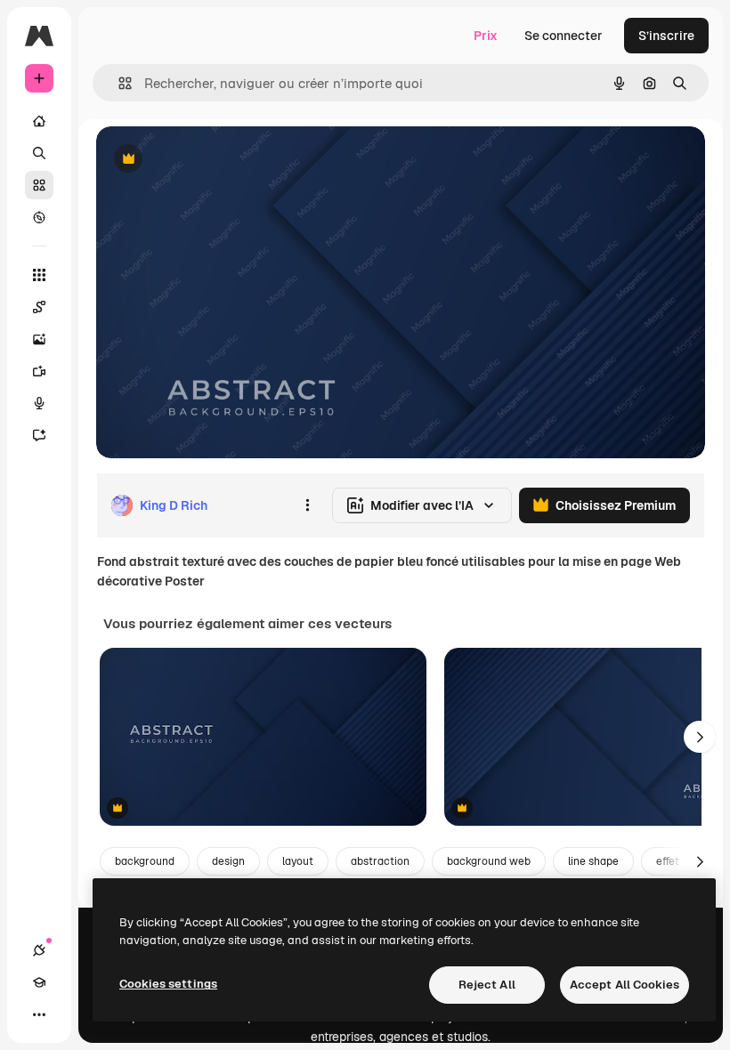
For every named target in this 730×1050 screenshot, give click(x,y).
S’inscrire (666, 36)
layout (297, 861)
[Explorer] (39, 217)
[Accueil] (39, 121)
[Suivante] (700, 737)
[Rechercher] (39, 153)
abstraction (380, 861)
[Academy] (39, 982)
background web (489, 861)
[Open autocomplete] (117, 83)
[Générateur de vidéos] (39, 371)
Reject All (486, 984)
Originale (213, 159)
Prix (486, 36)
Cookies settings (168, 983)
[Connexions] (39, 950)
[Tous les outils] (39, 275)
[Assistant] (39, 435)
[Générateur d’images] (39, 339)
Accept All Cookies (624, 984)
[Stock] (39, 185)
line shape (593, 861)
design (228, 861)
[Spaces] (39, 307)
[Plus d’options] (307, 505)
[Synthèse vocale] (39, 403)
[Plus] (39, 1014)
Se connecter (563, 36)
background (144, 861)
